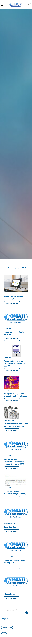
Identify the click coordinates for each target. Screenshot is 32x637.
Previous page (11, 610)
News (4, 632)
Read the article (12, 303)
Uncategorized (7, 627)
